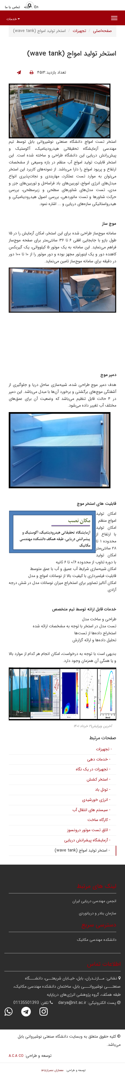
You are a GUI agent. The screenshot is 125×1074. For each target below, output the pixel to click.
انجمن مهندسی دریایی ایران (94, 901)
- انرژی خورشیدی (96, 800)
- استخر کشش (98, 779)
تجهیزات (79, 31)
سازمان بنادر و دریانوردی (97, 913)
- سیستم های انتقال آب (91, 810)
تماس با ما (12, 7)
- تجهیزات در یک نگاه (93, 769)
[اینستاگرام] (47, 1011)
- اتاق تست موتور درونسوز (88, 830)
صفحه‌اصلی (102, 31)
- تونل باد (102, 789)
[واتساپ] (12, 1011)
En (36, 7)
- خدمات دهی (98, 759)
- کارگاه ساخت (99, 820)
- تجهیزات (104, 749)
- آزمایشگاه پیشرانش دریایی (87, 840)
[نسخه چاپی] (31, 73)
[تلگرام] (29, 1011)
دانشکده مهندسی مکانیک (96, 940)
